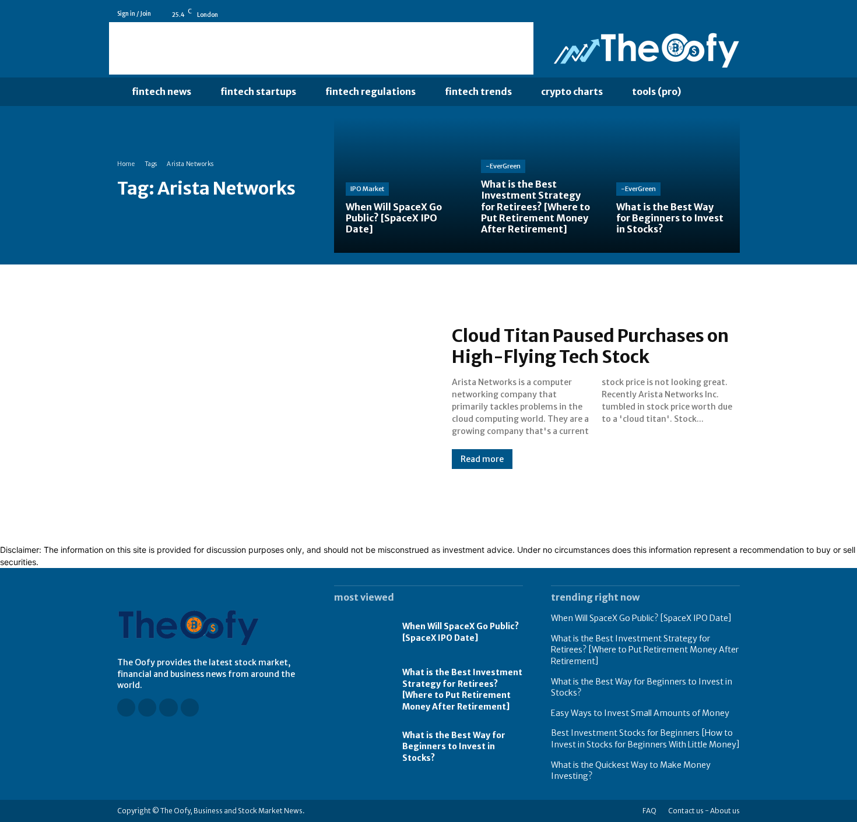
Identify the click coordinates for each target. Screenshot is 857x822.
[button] (719, 92)
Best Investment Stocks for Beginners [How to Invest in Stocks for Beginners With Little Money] (645, 739)
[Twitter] (734, 14)
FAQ (649, 810)
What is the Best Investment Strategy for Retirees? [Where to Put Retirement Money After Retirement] (462, 689)
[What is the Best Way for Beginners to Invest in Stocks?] (672, 185)
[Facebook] (685, 14)
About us (725, 810)
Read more (482, 459)
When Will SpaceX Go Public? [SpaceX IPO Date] (460, 632)
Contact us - (688, 810)
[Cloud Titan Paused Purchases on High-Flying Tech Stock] (272, 397)
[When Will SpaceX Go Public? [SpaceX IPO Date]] (401, 185)
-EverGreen (503, 166)
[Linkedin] (718, 14)
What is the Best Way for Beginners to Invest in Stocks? (453, 746)
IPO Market (367, 189)
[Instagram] (702, 14)
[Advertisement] (321, 48)
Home (126, 164)
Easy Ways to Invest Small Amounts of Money (640, 713)
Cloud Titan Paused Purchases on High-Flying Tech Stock (590, 346)
